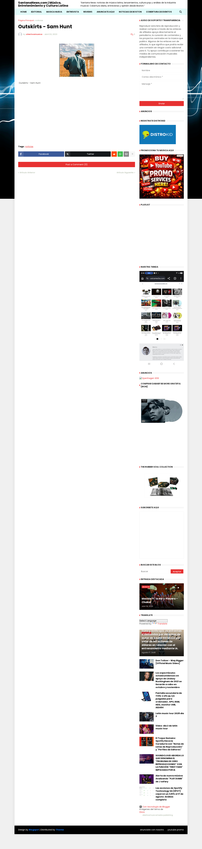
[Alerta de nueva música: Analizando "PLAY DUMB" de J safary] (146, 779)
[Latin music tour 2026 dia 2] (146, 716)
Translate (162, 623)
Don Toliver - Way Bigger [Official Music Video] (170, 662)
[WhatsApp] (120, 154)
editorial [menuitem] (36, 11)
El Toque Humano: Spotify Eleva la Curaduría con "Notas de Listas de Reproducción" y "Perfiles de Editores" (170, 744)
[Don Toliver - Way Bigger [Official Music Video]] (146, 664)
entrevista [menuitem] (73, 11)
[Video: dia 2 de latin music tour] (146, 729)
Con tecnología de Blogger (156, 807)
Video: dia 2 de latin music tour (166, 727)
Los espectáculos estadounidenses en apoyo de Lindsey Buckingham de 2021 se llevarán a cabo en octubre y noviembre (169, 680)
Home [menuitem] (23, 11)
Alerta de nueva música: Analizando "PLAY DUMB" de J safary (169, 778)
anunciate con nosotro (152, 829)
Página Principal (26, 20)
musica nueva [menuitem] (54, 11)
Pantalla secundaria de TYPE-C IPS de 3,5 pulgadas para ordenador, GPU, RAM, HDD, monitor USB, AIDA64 (169, 700)
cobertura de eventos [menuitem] (159, 11)
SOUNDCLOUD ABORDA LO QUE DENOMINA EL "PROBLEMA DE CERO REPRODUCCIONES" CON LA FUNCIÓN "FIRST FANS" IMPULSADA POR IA (170, 762)
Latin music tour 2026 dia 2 (170, 715)
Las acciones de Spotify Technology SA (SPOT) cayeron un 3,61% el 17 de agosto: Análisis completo (169, 794)
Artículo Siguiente (125, 172)
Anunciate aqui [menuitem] (105, 11)
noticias (39, 20)
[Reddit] (114, 154)
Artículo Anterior (27, 172)
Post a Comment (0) (77, 164)
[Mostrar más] (132, 154)
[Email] (126, 154)
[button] (180, 12)
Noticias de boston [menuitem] (130, 11)
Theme (60, 829)
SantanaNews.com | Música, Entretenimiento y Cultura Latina (43, 4)
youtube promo (176, 829)
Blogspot (34, 829)
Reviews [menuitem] (87, 11)
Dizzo (142, 812)
